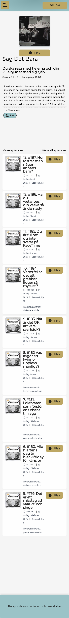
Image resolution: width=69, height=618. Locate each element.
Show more (14, 110)
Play (37, 53)
